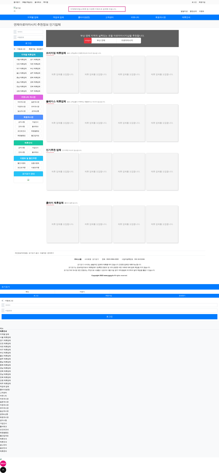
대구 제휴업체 (22, 68)
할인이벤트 (22, 163)
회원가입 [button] (109, 296)
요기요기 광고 (34, 253)
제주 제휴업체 (35, 91)
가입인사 (35, 122)
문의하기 (50, 253)
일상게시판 (22, 111)
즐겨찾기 (17, 2)
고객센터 (3, 393)
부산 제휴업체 (35, 68)
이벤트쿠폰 (35, 167)
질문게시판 (35, 102)
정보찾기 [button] (182, 296)
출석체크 (38, 2)
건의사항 (21, 126)
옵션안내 (3, 448)
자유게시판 (22, 102)
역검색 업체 (4, 386)
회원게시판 (4, 417)
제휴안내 (3, 439)
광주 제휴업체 (35, 73)
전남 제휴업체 (22, 86)
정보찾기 (40, 49)
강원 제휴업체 (22, 91)
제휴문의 (3, 451)
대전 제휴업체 (35, 64)
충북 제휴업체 (35, 77)
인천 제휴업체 (22, 64)
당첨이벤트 (35, 163)
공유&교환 (35, 111)
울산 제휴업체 (22, 73)
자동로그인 (21, 49)
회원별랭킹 (35, 131)
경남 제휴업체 (22, 82)
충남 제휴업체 (22, 77)
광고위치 (3, 445)
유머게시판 (35, 106)
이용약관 (43, 253)
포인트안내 (22, 131)
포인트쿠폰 (22, 167)
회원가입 (202, 2)
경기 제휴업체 (35, 59)
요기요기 (6, 287)
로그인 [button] (36, 296)
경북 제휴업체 (35, 82)
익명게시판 (22, 106)
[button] (82, 291)
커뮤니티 (3, 396)
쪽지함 (45, 2)
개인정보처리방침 (21, 253)
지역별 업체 (4, 334)
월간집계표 (35, 135)
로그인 (194, 2)
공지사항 (21, 122)
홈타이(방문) (5, 390)
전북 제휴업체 (35, 86)
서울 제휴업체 (22, 59)
